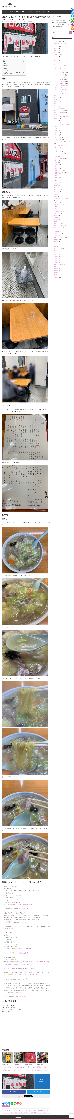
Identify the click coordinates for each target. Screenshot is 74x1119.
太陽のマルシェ (58, 209)
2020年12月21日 (23, 953)
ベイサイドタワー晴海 (60, 81)
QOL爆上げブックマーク (60, 43)
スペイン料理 (58, 137)
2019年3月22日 (21, 996)
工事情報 (56, 217)
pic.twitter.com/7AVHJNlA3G (19, 922)
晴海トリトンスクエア (59, 225)
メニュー (6, 67)
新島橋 (57, 256)
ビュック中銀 (57, 101)
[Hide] (73, 31)
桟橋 (56, 206)
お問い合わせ (50, 12)
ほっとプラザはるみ (59, 108)
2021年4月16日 (23, 909)
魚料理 (57, 177)
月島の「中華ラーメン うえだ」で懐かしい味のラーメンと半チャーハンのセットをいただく (19, 1068)
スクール (56, 60)
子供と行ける (57, 213)
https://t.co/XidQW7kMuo (21, 964)
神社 (55, 266)
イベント (56, 47)
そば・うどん (58, 139)
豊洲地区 (56, 270)
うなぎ (57, 128)
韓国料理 (57, 174)
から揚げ (57, 132)
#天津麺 (39, 962)
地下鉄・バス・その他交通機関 (61, 198)
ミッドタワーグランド (60, 83)
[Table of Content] (24, 61)
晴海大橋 (57, 258)
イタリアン (58, 122)
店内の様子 (7, 65)
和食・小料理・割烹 (60, 158)
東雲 (55, 250)
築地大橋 (57, 260)
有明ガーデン (58, 244)
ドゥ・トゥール (59, 78)
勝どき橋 (57, 254)
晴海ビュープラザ (58, 227)
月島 (8, 1105)
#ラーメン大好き (16, 975)
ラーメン (19, 21)
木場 (55, 246)
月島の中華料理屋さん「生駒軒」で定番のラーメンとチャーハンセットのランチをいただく (7, 1068)
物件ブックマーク (58, 264)
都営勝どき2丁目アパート (61, 194)
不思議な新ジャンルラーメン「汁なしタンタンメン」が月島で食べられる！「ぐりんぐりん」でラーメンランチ (30, 1069)
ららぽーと (57, 118)
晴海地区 (56, 229)
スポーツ (56, 62)
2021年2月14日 (8, 928)
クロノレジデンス (59, 70)
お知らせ (56, 50)
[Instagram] (17, 1103)
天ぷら (57, 160)
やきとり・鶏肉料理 (60, 153)
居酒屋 (55, 215)
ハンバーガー (58, 147)
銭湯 (55, 276)
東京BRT (57, 202)
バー (55, 95)
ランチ (11, 12)
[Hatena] (9, 1103)
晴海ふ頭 (57, 235)
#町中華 (7, 922)
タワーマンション (58, 66)
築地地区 (56, 268)
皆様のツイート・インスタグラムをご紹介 (14, 72)
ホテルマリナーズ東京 (59, 112)
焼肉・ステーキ (59, 170)
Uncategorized (57, 45)
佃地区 (55, 186)
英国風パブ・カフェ (60, 172)
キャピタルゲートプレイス (61, 68)
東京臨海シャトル (59, 204)
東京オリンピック (58, 248)
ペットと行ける (58, 107)
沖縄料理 (57, 164)
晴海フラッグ (58, 233)
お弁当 (55, 48)
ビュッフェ (57, 103)
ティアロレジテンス (60, 76)
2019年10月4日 (22, 979)
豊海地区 (56, 272)
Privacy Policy (40, 12)
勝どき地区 (57, 191)
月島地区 (30, 21)
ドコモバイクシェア (59, 93)
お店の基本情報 (8, 74)
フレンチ (57, 149)
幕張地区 (56, 219)
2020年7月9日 (32, 968)
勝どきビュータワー (60, 89)
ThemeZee (18, 1117)
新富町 (55, 221)
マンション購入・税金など (60, 116)
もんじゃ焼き (58, 151)
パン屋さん (57, 97)
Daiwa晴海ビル (59, 231)
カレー (57, 134)
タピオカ (56, 64)
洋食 (56, 166)
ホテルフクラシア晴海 (59, 110)
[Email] (15, 1103)
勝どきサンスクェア (59, 189)
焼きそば (57, 168)
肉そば (8, 70)
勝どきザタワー (59, 87)
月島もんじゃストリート (60, 237)
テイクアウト (57, 91)
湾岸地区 (56, 262)
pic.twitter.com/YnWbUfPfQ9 (23, 949)
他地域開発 (57, 184)
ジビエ (57, 136)
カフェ (5, 12)
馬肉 (56, 175)
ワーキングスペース (59, 182)
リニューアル (57, 180)
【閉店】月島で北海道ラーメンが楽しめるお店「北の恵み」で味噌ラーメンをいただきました (42, 1068)
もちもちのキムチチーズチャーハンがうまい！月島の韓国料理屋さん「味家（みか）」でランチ (26, 1110)
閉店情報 (56, 278)
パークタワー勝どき (60, 79)
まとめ (55, 114)
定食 (56, 162)
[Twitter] (6, 1103)
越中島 (55, 274)
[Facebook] (3, 1103)
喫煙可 (55, 196)
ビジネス (56, 99)
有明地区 (56, 241)
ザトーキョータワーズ (60, 72)
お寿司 (57, 130)
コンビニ (56, 56)
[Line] (12, 1103)
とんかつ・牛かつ (59, 145)
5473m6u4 (13, 21)
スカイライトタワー (60, 74)
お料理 (5, 68)
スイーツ (56, 58)
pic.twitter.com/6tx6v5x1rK (29, 975)
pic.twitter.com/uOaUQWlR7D (12, 992)
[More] (20, 1103)
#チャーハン (33, 962)
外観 (5, 63)
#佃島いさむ (10, 964)
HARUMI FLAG (57, 41)
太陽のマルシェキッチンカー (62, 211)
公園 (55, 187)
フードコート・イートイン (60, 105)
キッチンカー (30, 12)
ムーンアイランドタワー (61, 85)
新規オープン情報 (20, 12)
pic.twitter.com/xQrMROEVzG (23, 904)
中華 (27, 21)
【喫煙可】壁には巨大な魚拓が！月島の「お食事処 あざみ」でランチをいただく (29, 1112)
